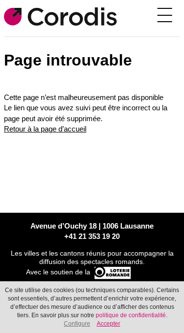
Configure (77, 323)
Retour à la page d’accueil (45, 129)
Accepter (108, 323)
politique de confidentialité (131, 315)
